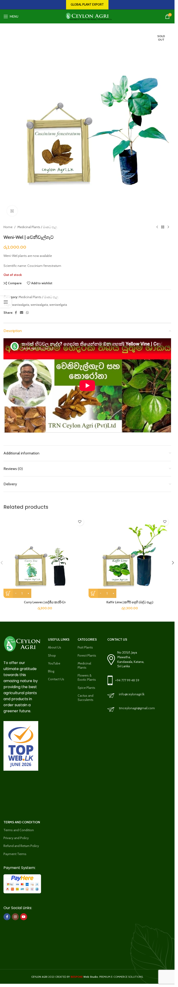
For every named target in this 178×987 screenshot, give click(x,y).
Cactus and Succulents (85, 697)
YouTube (54, 663)
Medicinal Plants (84, 665)
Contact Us (56, 679)
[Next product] (168, 227)
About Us (54, 647)
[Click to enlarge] (12, 211)
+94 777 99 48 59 (127, 680)
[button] (173, 562)
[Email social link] (22, 313)
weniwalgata (39, 305)
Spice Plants (86, 688)
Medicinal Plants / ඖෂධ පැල (37, 227)
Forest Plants (87, 655)
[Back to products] (162, 227)
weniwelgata (58, 305)
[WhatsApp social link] (27, 313)
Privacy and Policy (16, 838)
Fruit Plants (85, 647)
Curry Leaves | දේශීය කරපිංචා (45, 602)
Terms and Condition (18, 830)
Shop (52, 655)
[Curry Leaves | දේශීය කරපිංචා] (44, 556)
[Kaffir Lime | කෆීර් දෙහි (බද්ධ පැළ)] (130, 556)
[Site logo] (87, 16)
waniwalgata (20, 305)
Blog (51, 671)
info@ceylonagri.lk (131, 694)
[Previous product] (157, 227)
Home (8, 227)
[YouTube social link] (23, 916)
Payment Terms (14, 854)
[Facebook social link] (16, 313)
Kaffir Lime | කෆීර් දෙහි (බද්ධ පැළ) (129, 602)
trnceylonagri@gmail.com (137, 708)
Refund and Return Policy (21, 846)
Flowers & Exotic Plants (87, 677)
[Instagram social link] (15, 916)
